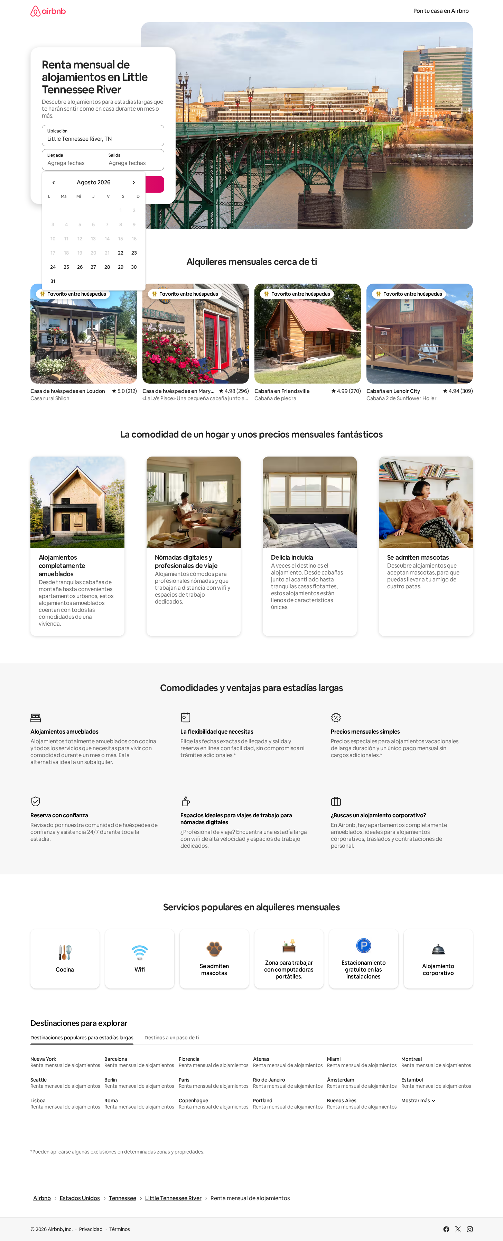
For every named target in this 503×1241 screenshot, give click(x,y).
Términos (119, 1229)
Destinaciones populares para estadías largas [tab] (81, 1038)
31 (52, 281)
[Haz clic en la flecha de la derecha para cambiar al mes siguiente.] (133, 183)
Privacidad (91, 1229)
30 (134, 267)
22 (120, 253)
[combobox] (103, 139)
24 (53, 267)
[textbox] (72, 163)
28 (107, 267)
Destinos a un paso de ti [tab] (172, 1038)
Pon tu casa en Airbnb (441, 11)
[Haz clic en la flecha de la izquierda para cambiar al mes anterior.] (54, 183)
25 (66, 267)
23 (134, 253)
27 (93, 267)
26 (80, 267)
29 (120, 267)
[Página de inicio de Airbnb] (48, 11)
